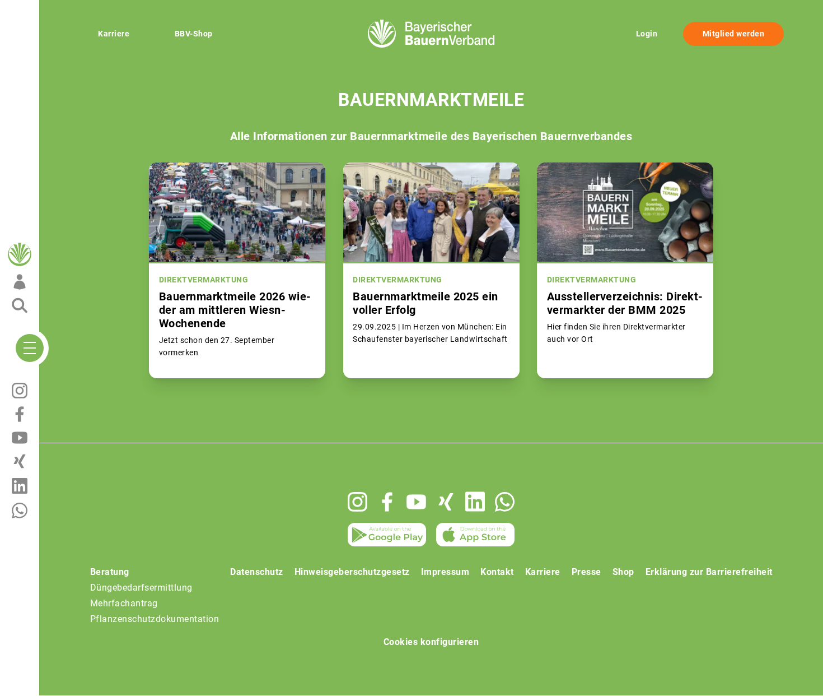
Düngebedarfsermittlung (141, 587)
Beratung (109, 572)
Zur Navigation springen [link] (48, 8)
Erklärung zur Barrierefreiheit (709, 572)
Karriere (113, 33)
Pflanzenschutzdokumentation (154, 619)
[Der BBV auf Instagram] (357, 502)
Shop (623, 572)
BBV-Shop (194, 33)
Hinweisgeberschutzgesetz (352, 572)
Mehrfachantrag (124, 603)
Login (647, 33)
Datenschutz (256, 572)
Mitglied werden (734, 33)
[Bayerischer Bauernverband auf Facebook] (387, 502)
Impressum (445, 572)
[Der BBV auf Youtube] (416, 502)
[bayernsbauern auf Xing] (446, 502)
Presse (586, 572)
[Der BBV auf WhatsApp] (505, 502)
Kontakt (497, 572)
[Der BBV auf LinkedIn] (475, 501)
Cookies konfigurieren (431, 642)
